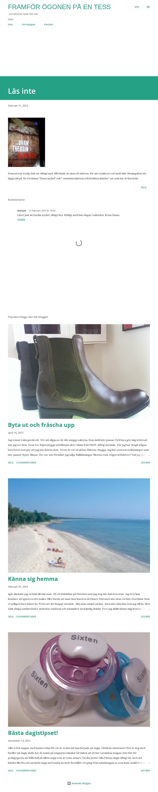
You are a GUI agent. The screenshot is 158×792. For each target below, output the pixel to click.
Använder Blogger (81, 783)
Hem (10, 24)
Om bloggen (28, 24)
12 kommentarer (26, 462)
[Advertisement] (79, 54)
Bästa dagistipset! (33, 733)
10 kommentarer (26, 770)
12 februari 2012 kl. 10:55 (42, 210)
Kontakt (48, 24)
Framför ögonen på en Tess (59, 6)
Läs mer (145, 462)
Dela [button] (143, 187)
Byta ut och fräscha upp (41, 425)
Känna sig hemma (33, 579)
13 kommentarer (26, 616)
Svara (21, 219)
